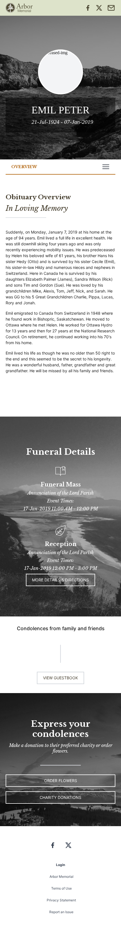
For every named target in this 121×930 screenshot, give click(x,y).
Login (60, 865)
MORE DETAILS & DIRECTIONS (60, 579)
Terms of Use (61, 888)
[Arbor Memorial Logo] (19, 8)
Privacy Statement (61, 900)
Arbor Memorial (61, 876)
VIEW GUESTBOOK (60, 677)
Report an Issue (61, 912)
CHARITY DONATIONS (60, 797)
